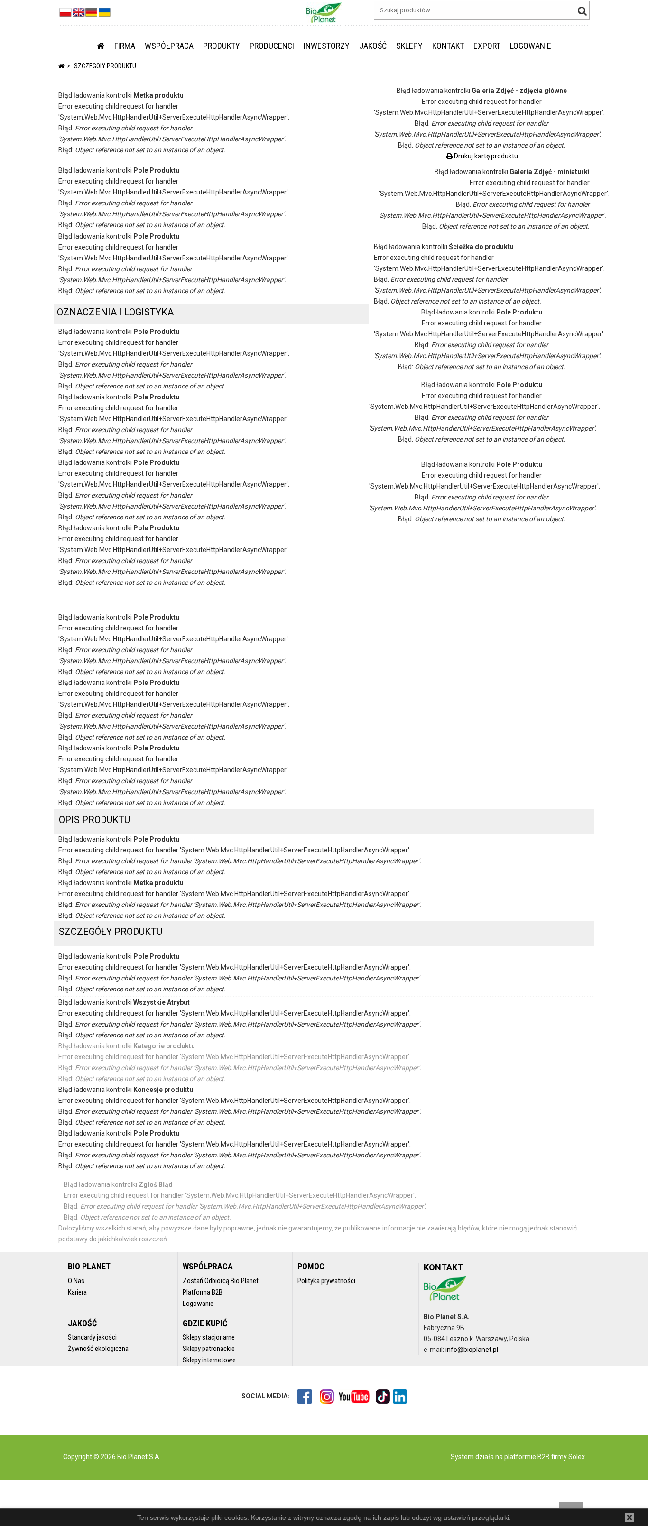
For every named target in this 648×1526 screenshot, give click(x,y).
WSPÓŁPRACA (169, 46)
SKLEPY (409, 46)
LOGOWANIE (530, 46)
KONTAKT (448, 46)
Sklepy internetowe (209, 1360)
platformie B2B (526, 1457)
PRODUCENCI (272, 46)
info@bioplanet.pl (471, 1349)
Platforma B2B (202, 1292)
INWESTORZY (327, 46)
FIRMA (124, 46)
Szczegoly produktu (105, 66)
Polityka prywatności (326, 1280)
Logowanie (198, 1303)
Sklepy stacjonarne (209, 1337)
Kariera (77, 1292)
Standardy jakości (92, 1337)
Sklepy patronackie (209, 1348)
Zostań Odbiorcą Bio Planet (221, 1280)
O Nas (76, 1280)
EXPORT (486, 46)
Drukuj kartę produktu (485, 156)
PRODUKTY (221, 46)
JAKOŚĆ (373, 46)
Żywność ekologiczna (98, 1348)
